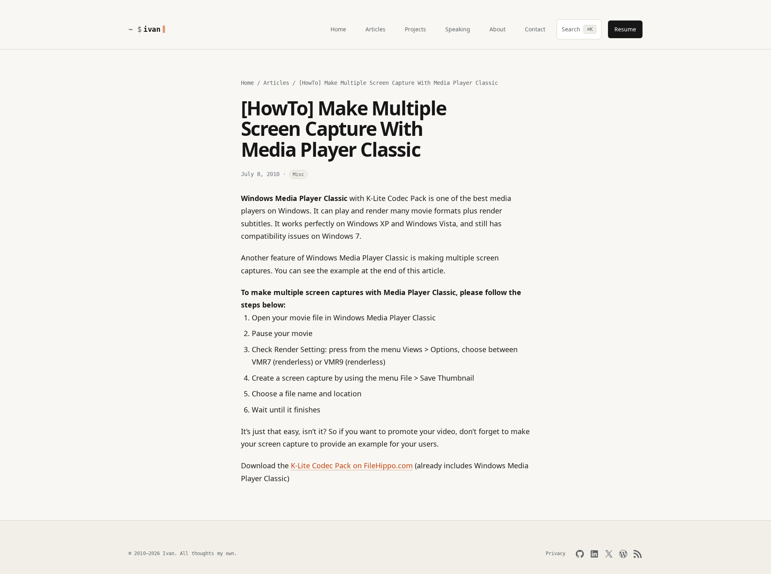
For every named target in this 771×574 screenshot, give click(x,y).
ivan (152, 29)
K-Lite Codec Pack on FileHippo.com (352, 465)
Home (247, 83)
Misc (298, 174)
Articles (276, 83)
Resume (625, 29)
